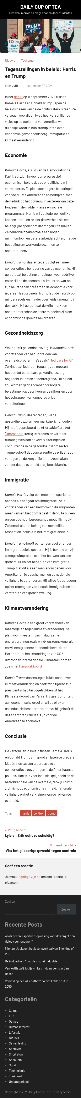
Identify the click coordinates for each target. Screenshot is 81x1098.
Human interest (19, 1027)
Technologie (17, 1070)
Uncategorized (19, 1081)
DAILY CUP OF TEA (40, 7)
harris (25, 813)
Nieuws (10, 60)
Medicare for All (60, 360)
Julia (15, 85)
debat (18, 97)
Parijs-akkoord (30, 666)
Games (13, 1021)
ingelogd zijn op (29, 876)
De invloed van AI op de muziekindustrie (31, 961)
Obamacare (14, 434)
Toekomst (27, 60)
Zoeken (10, 901)
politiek (38, 813)
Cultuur (13, 1010)
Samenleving (17, 1043)
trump (51, 813)
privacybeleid (62, 1092)
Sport (12, 1065)
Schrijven (15, 1049)
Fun (11, 1016)
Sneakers (15, 1060)
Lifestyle (14, 1032)
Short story (16, 1054)
